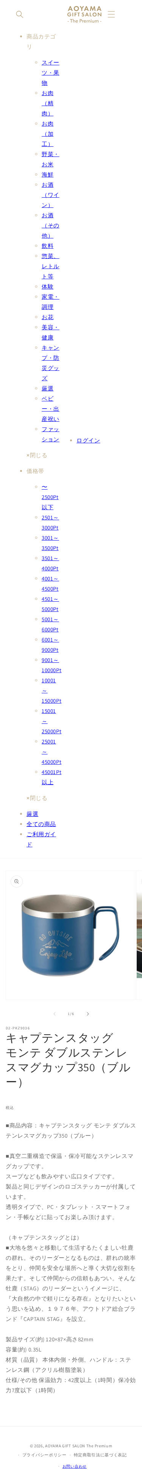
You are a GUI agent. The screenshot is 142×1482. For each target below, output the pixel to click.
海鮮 (47, 174)
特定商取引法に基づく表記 (100, 1454)
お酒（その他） (50, 225)
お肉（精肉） (47, 103)
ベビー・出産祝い (50, 408)
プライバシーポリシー (44, 1454)
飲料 (47, 245)
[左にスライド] (54, 1014)
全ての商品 (41, 824)
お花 (47, 317)
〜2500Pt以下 (50, 497)
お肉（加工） (47, 133)
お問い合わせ (74, 1466)
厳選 (47, 388)
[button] (19, 14)
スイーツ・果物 (50, 72)
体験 (47, 286)
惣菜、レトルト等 (50, 266)
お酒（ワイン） (50, 195)
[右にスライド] (88, 1014)
